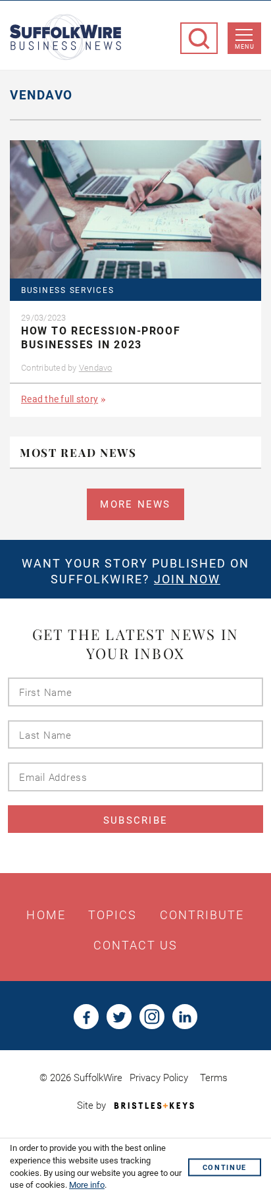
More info (87, 1185)
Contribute (202, 915)
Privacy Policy (159, 1078)
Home (45, 915)
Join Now (187, 579)
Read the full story (59, 399)
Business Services (67, 290)
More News (135, 504)
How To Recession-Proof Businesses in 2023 (100, 338)
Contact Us (135, 945)
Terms (214, 1078)
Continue (225, 1167)
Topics (112, 915)
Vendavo (95, 368)
